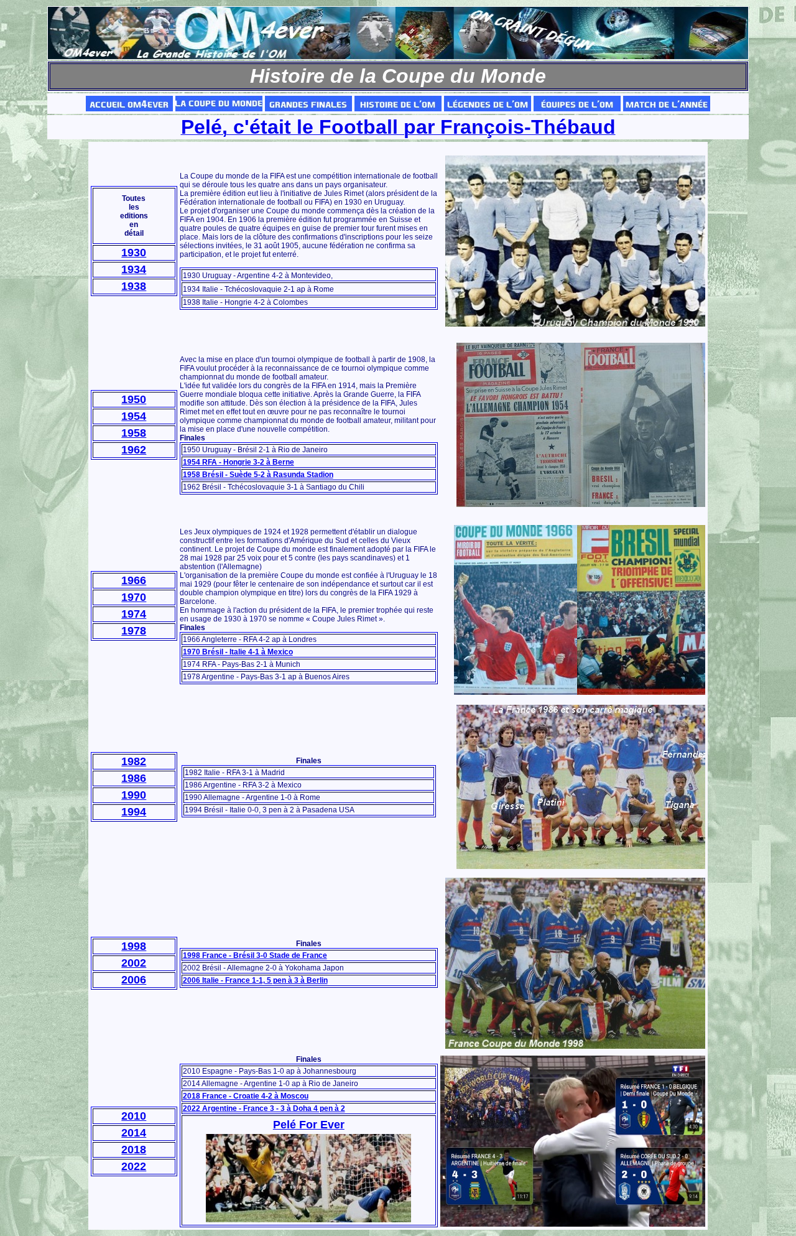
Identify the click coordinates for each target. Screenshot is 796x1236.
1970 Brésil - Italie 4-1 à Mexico (238, 652)
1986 (133, 778)
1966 (133, 580)
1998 (133, 946)
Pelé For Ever (309, 1124)
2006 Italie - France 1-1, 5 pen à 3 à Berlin (255, 980)
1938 (133, 286)
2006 (133, 979)
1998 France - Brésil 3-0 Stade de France (255, 955)
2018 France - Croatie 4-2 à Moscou (245, 1096)
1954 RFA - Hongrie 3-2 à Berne (238, 462)
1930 (133, 252)
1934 (133, 269)
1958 (133, 433)
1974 (133, 614)
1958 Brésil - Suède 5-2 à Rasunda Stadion (258, 474)
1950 (133, 399)
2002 (133, 963)
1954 (133, 416)
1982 (133, 761)
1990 (133, 795)
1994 (133, 812)
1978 (133, 631)
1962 (133, 450)
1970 (133, 597)
